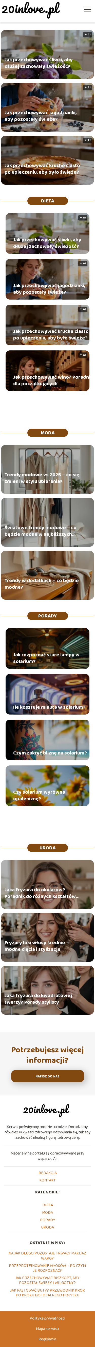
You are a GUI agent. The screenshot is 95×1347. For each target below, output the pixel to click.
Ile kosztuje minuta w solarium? (49, 707)
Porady (47, 616)
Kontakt (47, 1180)
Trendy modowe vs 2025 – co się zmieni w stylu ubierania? (42, 478)
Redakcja (48, 1173)
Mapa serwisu (47, 1329)
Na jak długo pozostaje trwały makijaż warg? (47, 1255)
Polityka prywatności (47, 1318)
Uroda (47, 848)
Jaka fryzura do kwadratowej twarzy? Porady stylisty (38, 998)
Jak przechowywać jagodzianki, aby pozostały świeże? (41, 116)
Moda (47, 433)
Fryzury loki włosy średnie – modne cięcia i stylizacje (37, 946)
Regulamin (47, 1339)
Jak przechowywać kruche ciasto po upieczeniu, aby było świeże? (42, 168)
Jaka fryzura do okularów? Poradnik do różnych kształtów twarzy (40, 893)
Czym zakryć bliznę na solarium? (50, 753)
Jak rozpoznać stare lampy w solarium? (46, 658)
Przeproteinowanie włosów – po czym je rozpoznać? (47, 1268)
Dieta (47, 201)
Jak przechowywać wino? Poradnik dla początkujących (53, 380)
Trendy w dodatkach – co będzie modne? (42, 583)
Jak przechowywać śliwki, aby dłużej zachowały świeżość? (39, 63)
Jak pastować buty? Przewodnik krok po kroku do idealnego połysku (47, 1292)
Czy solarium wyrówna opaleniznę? (39, 795)
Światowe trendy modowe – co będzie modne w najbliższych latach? (41, 531)
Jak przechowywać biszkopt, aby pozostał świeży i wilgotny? (47, 1280)
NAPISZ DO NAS (47, 1076)
